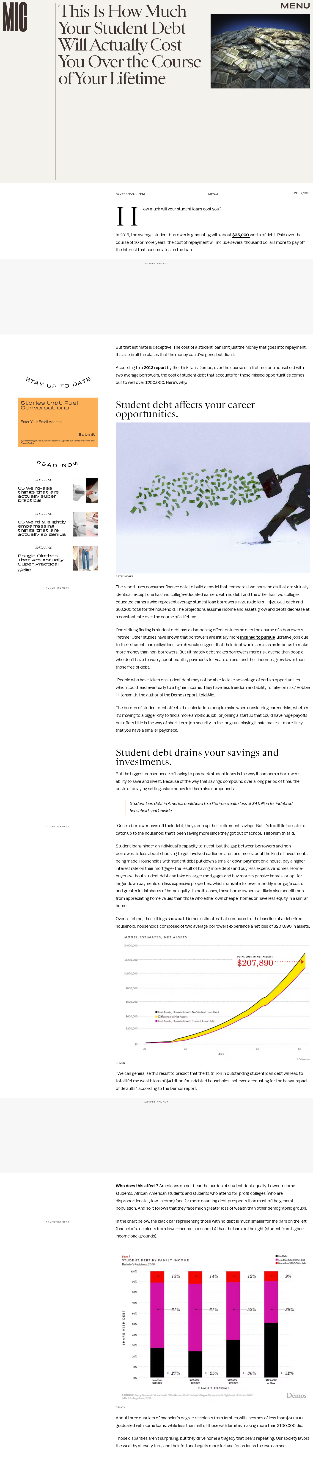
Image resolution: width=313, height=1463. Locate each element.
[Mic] (15, 17)
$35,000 (241, 235)
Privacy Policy (27, 443)
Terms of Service (82, 441)
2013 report (155, 367)
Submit (86, 434)
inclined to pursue (257, 637)
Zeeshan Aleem (132, 194)
